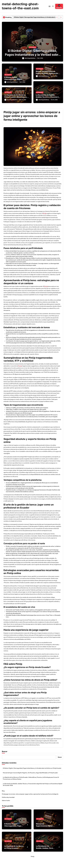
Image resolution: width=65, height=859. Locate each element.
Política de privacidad (8, 797)
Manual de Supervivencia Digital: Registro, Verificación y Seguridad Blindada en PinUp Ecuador (30, 772)
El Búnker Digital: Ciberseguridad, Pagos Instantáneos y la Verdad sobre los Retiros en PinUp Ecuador (32, 54)
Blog (3, 791)
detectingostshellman (30, 58)
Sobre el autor (6, 800)
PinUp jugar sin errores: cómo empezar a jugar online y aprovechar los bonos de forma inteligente (30, 794)
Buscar (4, 751)
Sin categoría (32, 47)
